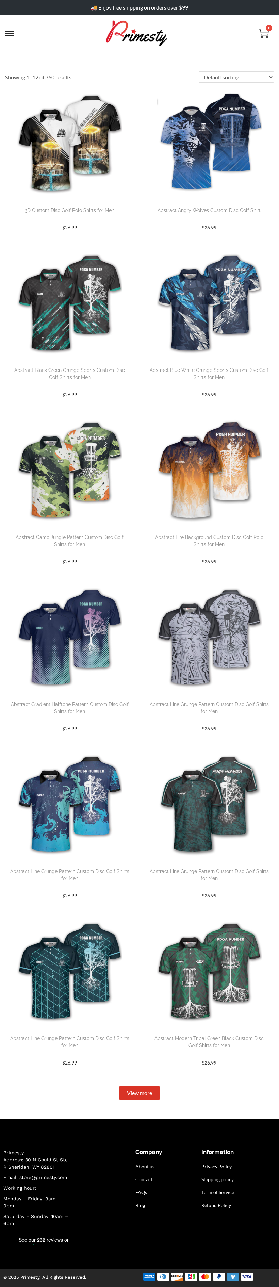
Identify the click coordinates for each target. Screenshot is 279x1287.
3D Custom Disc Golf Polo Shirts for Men (69, 210)
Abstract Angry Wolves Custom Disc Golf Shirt (209, 210)
